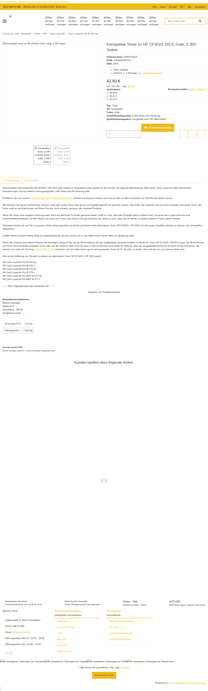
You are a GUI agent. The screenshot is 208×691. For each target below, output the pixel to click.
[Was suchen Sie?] (201, 21)
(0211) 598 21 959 (45, 249)
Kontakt (173, 7)
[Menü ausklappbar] (4, 21)
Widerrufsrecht (64, 651)
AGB (59, 633)
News (163, 7)
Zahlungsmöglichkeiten (121, 633)
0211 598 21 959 (12, 7)
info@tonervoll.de (21, 632)
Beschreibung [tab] (12, 180)
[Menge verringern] (109, 127)
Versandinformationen (120, 639)
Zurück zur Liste (11, 33)
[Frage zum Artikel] (201, 134)
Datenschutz (63, 621)
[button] (182, 7)
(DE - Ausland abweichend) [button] (150, 73)
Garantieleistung (65, 627)
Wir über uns (115, 627)
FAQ (154, 7)
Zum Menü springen (58, 1)
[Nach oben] (1, 689)
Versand (131, 86)
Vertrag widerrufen (104, 675)
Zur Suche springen (37, 1)
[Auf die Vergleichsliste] (183, 134)
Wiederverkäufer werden (122, 621)
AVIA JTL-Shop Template (192, 683)
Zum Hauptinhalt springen (13, 1)
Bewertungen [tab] (32, 180)
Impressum (63, 645)
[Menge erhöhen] (109, 140)
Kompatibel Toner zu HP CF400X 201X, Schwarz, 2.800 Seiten (36, 580)
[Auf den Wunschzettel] (192, 134)
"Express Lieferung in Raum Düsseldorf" (51, 198)
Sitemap (61, 639)
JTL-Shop (173, 683)
